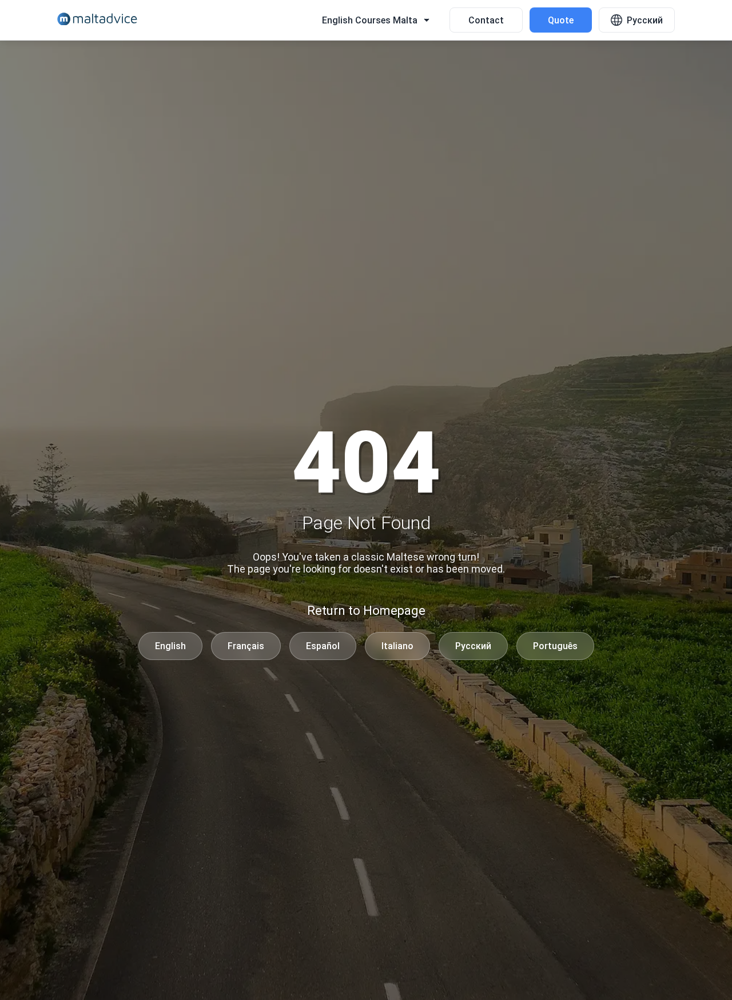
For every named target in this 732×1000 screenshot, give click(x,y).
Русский (473, 646)
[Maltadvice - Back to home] (97, 20)
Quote (561, 20)
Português (555, 646)
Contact (486, 20)
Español (323, 646)
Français (246, 646)
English (170, 646)
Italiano (397, 646)
